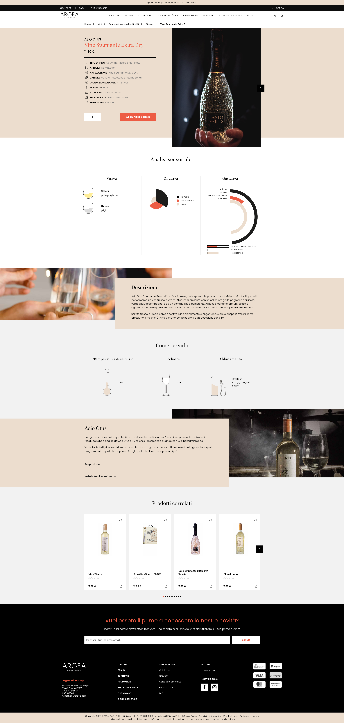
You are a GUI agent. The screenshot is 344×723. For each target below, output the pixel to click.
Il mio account (208, 670)
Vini (100, 24)
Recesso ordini (166, 687)
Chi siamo (164, 670)
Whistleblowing (230, 716)
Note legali (160, 716)
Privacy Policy (174, 716)
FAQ (81, 8)
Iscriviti (245, 640)
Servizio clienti (168, 664)
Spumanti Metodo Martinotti (124, 24)
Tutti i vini (123, 676)
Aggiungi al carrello (138, 116)
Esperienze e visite (128, 687)
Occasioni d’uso (127, 699)
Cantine (122, 664)
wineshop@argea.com (74, 695)
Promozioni (124, 681)
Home (87, 24)
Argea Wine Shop (73, 680)
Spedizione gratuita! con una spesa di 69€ (172, 2)
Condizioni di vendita (170, 681)
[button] (260, 88)
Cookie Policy (190, 716)
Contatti (66, 8)
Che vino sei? (99, 8)
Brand (121, 670)
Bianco (149, 24)
